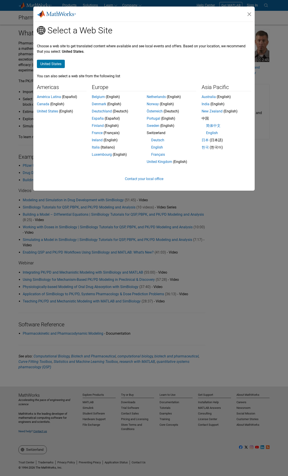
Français (158, 154)
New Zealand (212, 111)
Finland (98, 126)
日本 (205, 140)
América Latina (49, 97)
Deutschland (102, 111)
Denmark (99, 104)
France (97, 133)
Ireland (97, 140)
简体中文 (213, 126)
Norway (153, 104)
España (98, 118)
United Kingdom (159, 162)
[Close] (249, 14)
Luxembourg (102, 154)
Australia (209, 97)
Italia (96, 147)
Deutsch (157, 140)
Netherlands (156, 97)
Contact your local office (144, 179)
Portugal (153, 118)
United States (47, 111)
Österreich (155, 111)
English (157, 147)
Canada (43, 104)
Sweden (153, 126)
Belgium (98, 97)
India (205, 104)
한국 (205, 147)
